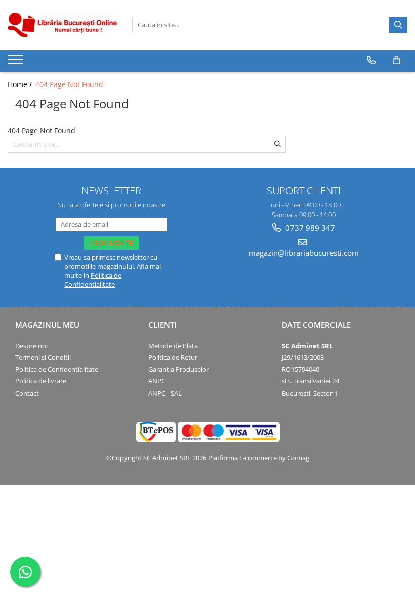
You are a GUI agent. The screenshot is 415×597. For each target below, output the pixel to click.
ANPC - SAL (165, 393)
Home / (21, 84)
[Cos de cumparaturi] (396, 60)
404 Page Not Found (69, 84)
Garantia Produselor (178, 369)
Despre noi (31, 345)
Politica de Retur (172, 357)
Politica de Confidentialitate (92, 280)
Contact (27, 393)
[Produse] (16, 62)
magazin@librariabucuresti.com (303, 253)
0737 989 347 (309, 228)
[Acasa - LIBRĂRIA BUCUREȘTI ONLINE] (62, 25)
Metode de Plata (173, 345)
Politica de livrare (40, 381)
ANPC (156, 381)
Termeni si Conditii (43, 357)
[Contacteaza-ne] (371, 60)
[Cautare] (398, 25)
